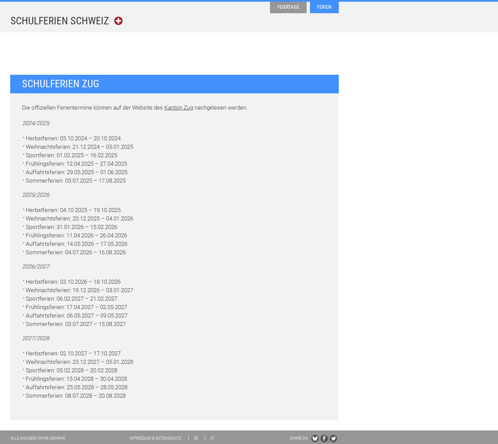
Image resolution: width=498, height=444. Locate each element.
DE (196, 438)
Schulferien (60, 21)
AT (212, 438)
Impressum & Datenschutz (155, 438)
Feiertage (288, 7)
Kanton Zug (178, 107)
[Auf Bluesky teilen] (315, 438)
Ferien (324, 7)
